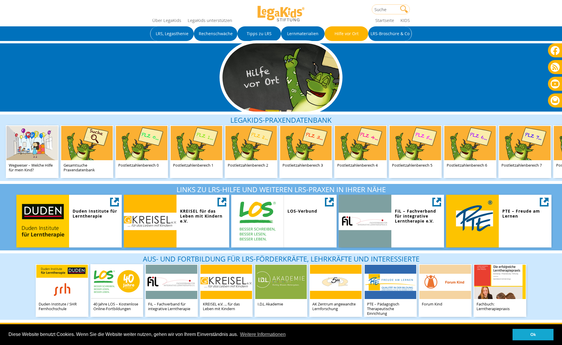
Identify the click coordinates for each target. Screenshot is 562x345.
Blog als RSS (555, 67)
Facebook (555, 50)
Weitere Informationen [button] (263, 334)
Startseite (384, 20)
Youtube (555, 83)
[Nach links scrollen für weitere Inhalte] (6, 148)
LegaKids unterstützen (210, 20)
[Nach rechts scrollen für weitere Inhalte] (556, 148)
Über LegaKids (166, 20)
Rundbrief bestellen (555, 101)
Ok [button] (533, 334)
